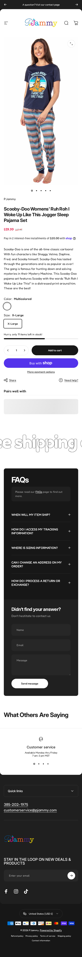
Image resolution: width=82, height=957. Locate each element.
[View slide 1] (34, 764)
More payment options (41, 371)
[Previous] (5, 4)
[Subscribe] (71, 875)
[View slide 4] (48, 764)
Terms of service (47, 936)
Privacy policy (32, 936)
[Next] (76, 4)
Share (12, 380)
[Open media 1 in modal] (71, 44)
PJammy (10, 199)
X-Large (13, 323)
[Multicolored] (7, 306)
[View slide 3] (43, 764)
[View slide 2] (38, 764)
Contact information (41, 940)
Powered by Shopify (51, 930)
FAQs (38, 491)
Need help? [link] (71, 380)
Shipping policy (64, 936)
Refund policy (17, 936)
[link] (30, 810)
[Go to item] (32, 190)
